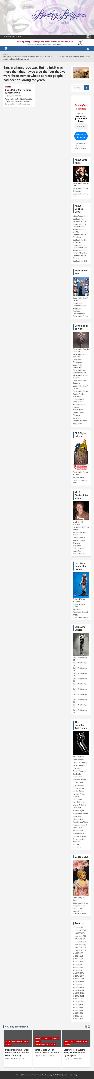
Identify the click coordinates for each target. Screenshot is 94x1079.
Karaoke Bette (78, 477)
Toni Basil (76, 844)
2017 (77, 976)
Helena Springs (78, 777)
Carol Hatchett (78, 760)
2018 (77, 973)
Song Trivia (77, 418)
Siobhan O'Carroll (79, 836)
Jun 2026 (78, 936)
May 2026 (79, 939)
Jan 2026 (78, 950)
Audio (8, 1038)
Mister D (19, 96)
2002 (77, 1019)
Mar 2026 (78, 945)
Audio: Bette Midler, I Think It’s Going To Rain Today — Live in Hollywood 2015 (76, 1054)
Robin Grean (77, 828)
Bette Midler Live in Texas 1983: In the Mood (17, 1051)
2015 (77, 982)
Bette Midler (17, 1038)
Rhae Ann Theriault (80, 825)
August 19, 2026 (11, 1056)
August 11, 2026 (70, 1061)
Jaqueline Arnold (79, 780)
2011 (77, 993)
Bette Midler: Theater (81, 391)
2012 (77, 990)
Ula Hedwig (77, 847)
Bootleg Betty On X (80, 261)
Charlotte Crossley (80, 763)
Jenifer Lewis (78, 783)
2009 (77, 999)
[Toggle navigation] (6, 48)
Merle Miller (77, 816)
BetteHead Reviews (80, 903)
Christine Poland (79, 765)
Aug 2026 (79, 930)
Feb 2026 (78, 947)
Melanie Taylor (78, 811)
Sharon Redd (78, 831)
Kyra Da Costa (78, 802)
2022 (77, 962)
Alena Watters (78, 757)
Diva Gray (76, 768)
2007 (77, 1005)
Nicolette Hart (78, 819)
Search (86, 87)
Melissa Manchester (80, 813)
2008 (77, 1002)
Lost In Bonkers (79, 538)
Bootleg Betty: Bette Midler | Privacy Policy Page (60, 1075)
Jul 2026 (78, 933)
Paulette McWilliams (80, 822)
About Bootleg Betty (80, 216)
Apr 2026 (78, 942)
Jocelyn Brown (78, 788)
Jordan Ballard (78, 791)
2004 (77, 1013)
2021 (77, 965)
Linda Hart (77, 808)
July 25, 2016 (10, 96)
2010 (77, 996)
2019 (77, 970)
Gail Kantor (77, 774)
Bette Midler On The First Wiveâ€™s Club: (18, 91)
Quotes (8, 87)
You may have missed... (17, 1026)
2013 (77, 987)
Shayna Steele (78, 833)
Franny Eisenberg (79, 771)
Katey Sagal (77, 799)
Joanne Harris (78, 785)
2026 (77, 927)
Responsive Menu (88, 37)
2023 (77, 959)
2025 (77, 953)
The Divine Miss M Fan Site (16, 1044)
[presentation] (85, 1026)
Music (26, 1038)
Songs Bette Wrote (80, 421)
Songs (8, 1041)
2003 (77, 1016)
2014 (77, 985)
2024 (77, 956)
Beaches (74, 1038)
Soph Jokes (77, 424)
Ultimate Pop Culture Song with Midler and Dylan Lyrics (45, 1053)
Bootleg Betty (34, 1075)
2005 (77, 1010)
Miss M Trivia (78, 410)
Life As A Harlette (80, 805)
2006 (77, 1007)
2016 (77, 979)
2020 (77, 967)
